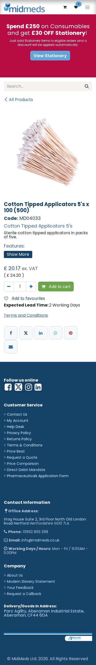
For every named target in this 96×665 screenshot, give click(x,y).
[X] (26, 333)
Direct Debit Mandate (26, 469)
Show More (18, 254)
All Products (21, 100)
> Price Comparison (21, 463)
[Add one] (31, 286)
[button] (26, 298)
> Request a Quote (20, 457)
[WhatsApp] (55, 333)
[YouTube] (38, 387)
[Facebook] (11, 333)
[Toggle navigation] (87, 7)
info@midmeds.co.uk (40, 540)
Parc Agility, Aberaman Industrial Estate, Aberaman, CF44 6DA (44, 613)
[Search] (86, 86)
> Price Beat (14, 451)
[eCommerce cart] (64, 7)
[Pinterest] (71, 333)
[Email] (11, 347)
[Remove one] (9, 286)
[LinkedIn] (41, 333)
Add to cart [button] (58, 286)
